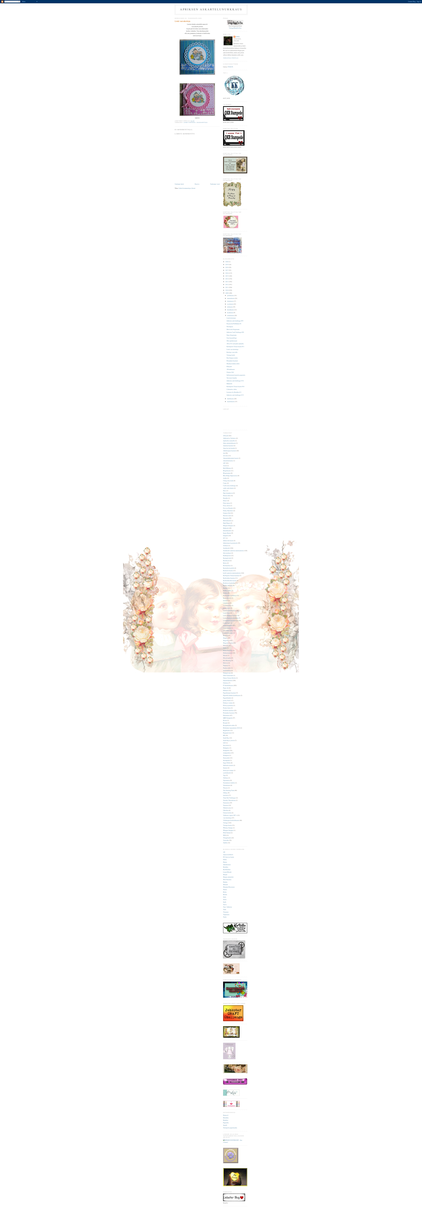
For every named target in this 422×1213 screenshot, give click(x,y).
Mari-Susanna (227, 879)
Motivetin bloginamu (233, 329)
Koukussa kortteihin (229, 583)
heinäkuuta (230, 310)
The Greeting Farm (228, 790)
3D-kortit (226, 436)
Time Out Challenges (229, 798)
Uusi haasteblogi (232, 338)
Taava (225, 904)
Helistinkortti (227, 521)
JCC (224, 538)
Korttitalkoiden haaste (229, 581)
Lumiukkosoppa (228, 633)
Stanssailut (226, 758)
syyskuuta (230, 304)
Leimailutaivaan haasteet (230, 620)
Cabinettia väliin (232, 389)
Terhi (224, 909)
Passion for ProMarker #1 (234, 324)
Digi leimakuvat (228, 493)
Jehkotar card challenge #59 (235, 321)
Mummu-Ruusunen (229, 887)
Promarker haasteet (232, 361)
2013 (227, 282)
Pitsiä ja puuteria (228, 705)
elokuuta (230, 307)
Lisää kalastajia (231, 318)
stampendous (227, 753)
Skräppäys (226, 748)
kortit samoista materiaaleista (231, 573)
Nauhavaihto (227, 668)
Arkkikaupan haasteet (229, 451)
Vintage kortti (231, 355)
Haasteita (226, 518)
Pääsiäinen (226, 715)
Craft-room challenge (229, 486)
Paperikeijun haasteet (229, 693)
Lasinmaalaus (227, 605)
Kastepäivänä (227, 558)
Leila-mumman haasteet (230, 615)
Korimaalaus (227, 565)
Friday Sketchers (228, 511)
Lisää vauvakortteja (182, 21)
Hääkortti (229, 384)
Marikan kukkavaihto (233, 364)
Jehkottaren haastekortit (230, 543)
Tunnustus (226, 803)
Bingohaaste (227, 471)
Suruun (225, 768)
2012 (227, 284)
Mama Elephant (228, 650)
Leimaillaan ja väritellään (230, 618)
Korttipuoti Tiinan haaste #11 (235, 346)
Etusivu (197, 184)
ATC (224, 463)
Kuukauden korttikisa (229, 595)
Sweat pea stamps (228, 770)
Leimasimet (226, 623)
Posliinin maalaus (228, 710)
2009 (227, 293)
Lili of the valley (228, 630)
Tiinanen (225, 912)
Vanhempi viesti (215, 184)
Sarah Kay (226, 738)
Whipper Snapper (228, 830)
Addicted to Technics (229, 438)
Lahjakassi (226, 603)
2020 (227, 262)
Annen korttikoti (228, 855)
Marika (225, 882)
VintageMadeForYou (235, 28)
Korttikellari (226, 869)
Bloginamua (226, 473)
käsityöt (225, 601)
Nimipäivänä (227, 673)
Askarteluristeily (228, 461)
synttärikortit (227, 773)
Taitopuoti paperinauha (230, 1128)
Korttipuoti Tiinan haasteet (231, 575)
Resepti (225, 723)
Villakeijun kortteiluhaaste (231, 820)
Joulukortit (226, 548)
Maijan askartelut (228, 877)
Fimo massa (226, 503)
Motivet (225, 663)
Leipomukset (227, 628)
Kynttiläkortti (227, 598)
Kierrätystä (226, 561)
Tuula (224, 917)
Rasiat (225, 720)
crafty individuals (228, 488)
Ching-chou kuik (228, 481)
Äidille (225, 843)
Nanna (225, 889)
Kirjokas (225, 1120)
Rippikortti (226, 730)
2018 (227, 267)
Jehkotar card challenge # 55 (235, 395)
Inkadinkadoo (227, 531)
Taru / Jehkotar (227, 907)
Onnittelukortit (227, 680)
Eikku (225, 859)
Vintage (225, 823)
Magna (225, 638)
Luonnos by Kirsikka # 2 (234, 392)
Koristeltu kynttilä (228, 568)
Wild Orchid (226, 833)
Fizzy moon (226, 506)
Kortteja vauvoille (232, 352)
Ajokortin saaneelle (229, 441)
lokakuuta (230, 301)
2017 (227, 270)
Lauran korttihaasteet (229, 610)
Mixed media (227, 658)
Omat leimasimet (228, 675)
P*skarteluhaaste (228, 685)
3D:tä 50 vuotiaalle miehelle (235, 344)
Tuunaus (225, 805)
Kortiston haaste (228, 571)
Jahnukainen (227, 865)
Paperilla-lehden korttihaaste (231, 695)
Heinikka (226, 1118)
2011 (227, 287)
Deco (224, 491)
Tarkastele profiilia (230, 58)
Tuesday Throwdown (229, 800)
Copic (225, 483)
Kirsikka (225, 867)
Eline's (225, 501)
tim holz (225, 795)
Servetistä (226, 745)
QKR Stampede (227, 718)
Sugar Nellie (226, 763)
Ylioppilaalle (227, 838)
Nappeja (225, 665)
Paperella (226, 1123)
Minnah (225, 885)
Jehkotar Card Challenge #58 (235, 332)
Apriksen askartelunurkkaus (211, 9)
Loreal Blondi (227, 872)
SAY (224, 743)
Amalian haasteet (228, 446)
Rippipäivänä (227, 733)
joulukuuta (230, 295)
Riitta (224, 892)
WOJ (224, 835)
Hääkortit (226, 528)
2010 (227, 290)
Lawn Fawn (226, 613)
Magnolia (226, 640)
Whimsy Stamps (228, 828)
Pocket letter (227, 708)
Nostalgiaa (230, 326)
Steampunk (226, 760)
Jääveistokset (227, 553)
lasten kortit (226, 608)
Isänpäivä (226, 536)
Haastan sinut (227, 516)
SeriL (224, 902)
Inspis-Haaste (227, 533)
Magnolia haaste (228, 643)
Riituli (225, 895)
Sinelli (225, 1125)
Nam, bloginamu (231, 335)
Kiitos (225, 563)
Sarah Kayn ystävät (229, 740)
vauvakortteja (201, 122)
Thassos (225, 788)
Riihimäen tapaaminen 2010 (231, 728)
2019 (227, 264)
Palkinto (225, 690)
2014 (227, 279)
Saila (224, 897)
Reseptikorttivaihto (229, 725)
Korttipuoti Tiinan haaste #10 (235, 386)
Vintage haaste (227, 825)
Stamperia (226, 755)
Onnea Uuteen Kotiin (229, 678)
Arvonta (225, 456)
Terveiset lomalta (232, 378)
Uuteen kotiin (227, 813)
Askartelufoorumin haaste (230, 458)
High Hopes (226, 523)
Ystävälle (226, 840)
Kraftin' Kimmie (228, 585)
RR (224, 735)
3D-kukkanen (231, 369)
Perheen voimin (227, 703)
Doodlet (225, 498)
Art (224, 453)
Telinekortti (226, 785)
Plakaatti (229, 366)
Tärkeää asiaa (227, 808)
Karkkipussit (227, 555)
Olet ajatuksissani (232, 341)
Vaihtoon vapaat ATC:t (230, 815)
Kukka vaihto (227, 591)
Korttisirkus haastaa (229, 578)
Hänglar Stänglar (228, 526)
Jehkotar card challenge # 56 (235, 381)
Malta (225, 648)
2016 (227, 273)
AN (224, 852)
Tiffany (225, 793)
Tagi (224, 775)
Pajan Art (226, 688)
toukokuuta (230, 315)
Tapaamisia (226, 780)
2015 (227, 276)
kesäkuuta (230, 313)
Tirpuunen (226, 914)
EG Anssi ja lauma (228, 857)
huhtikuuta (230, 399)
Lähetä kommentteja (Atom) (187, 188)
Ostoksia (225, 683)
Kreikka (225, 588)
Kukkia (225, 593)
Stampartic (226, 750)
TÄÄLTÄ (230, 67)
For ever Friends (228, 508)
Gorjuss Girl (230, 372)
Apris (238, 36)
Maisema (225, 645)
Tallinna (225, 778)
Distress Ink (226, 496)
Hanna (225, 862)
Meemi (225, 655)
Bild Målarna (227, 468)
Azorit (225, 466)
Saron (224, 899)
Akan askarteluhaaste (229, 443)
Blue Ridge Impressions (230, 476)
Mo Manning (227, 660)
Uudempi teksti (179, 184)
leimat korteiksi (190, 122)
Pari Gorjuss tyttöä (232, 358)
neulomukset (227, 670)
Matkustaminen (227, 653)
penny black (226, 700)
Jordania (225, 546)
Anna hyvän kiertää (229, 448)
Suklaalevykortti (228, 765)
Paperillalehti (227, 698)
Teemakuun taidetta (229, 783)
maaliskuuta (231, 401)
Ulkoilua (225, 810)
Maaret (225, 875)
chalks (225, 478)
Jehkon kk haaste (228, 541)
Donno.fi (225, 1115)
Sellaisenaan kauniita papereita (236, 375)
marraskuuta (231, 298)
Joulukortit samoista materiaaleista (233, 551)
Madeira (225, 635)
